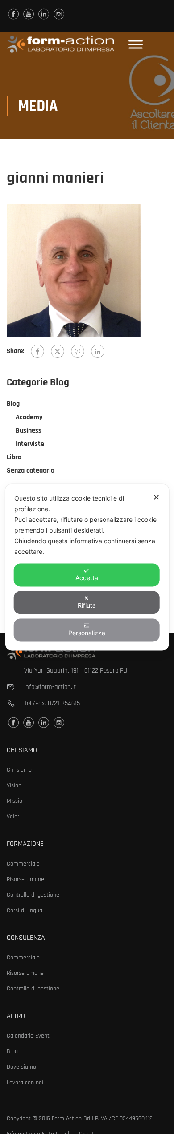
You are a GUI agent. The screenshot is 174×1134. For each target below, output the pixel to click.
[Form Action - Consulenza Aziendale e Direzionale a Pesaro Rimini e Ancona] (60, 44)
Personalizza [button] (86, 632)
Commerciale (23, 864)
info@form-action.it (50, 687)
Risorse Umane (25, 879)
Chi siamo (19, 770)
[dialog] (87, 567)
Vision (14, 785)
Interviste (30, 444)
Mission (16, 801)
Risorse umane (25, 973)
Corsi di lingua (24, 910)
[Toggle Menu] (135, 44)
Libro (14, 457)
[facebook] (13, 14)
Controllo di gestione (33, 895)
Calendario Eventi (29, 1036)
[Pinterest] (77, 351)
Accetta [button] (86, 577)
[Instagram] (59, 14)
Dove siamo (21, 1067)
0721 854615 (64, 703)
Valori (14, 817)
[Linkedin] (43, 14)
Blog (13, 404)
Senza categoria (30, 470)
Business (28, 430)
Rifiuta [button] (87, 605)
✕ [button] (156, 496)
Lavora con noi (25, 1082)
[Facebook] (37, 351)
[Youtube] (28, 14)
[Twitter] (57, 351)
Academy (29, 417)
